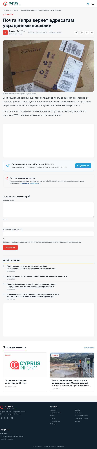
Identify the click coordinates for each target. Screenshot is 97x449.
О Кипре (53, 424)
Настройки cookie (6, 439)
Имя (4, 220)
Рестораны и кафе (81, 415)
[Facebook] (5, 418)
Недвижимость (55, 413)
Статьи (77, 421)
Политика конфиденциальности (11, 436)
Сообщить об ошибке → (30, 184)
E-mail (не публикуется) (12, 229)
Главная (6, 10)
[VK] (12, 418)
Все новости (89, 348)
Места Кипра (55, 421)
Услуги (52, 415)
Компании (78, 413)
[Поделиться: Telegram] (76, 32)
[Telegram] (88, 4)
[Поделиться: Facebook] (87, 32)
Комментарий (8, 200)
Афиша (77, 410)
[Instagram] (8, 418)
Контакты (3, 433)
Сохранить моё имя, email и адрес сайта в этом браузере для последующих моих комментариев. (42, 242)
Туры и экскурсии (81, 418)
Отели (52, 418)
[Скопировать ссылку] (92, 32)
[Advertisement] (48, 140)
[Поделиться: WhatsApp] (81, 32)
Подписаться (83, 166)
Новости (15, 10)
